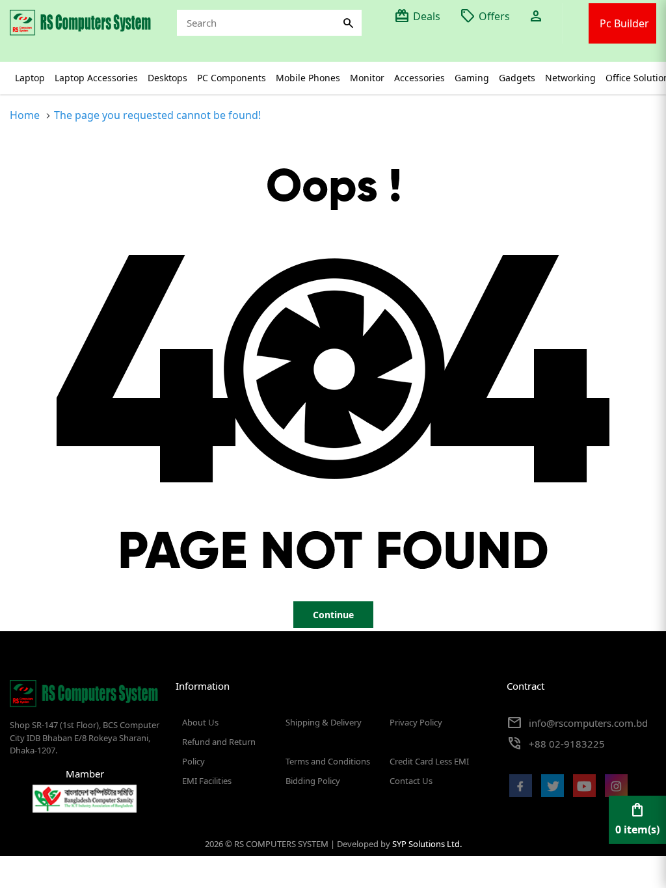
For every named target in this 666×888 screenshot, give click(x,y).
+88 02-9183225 (567, 743)
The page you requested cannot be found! (157, 115)
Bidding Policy (313, 781)
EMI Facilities (207, 781)
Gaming (472, 78)
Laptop (30, 78)
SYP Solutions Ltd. (427, 844)
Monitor (367, 78)
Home (25, 115)
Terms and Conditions (328, 761)
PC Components (231, 78)
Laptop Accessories (96, 78)
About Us (200, 722)
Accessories (419, 78)
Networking (570, 78)
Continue (333, 614)
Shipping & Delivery (324, 722)
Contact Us (411, 781)
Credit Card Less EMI (429, 761)
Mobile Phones (308, 78)
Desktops (167, 78)
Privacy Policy (416, 722)
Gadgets (517, 78)
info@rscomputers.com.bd (588, 722)
